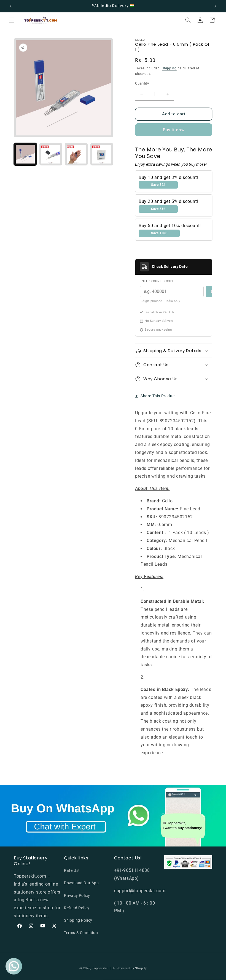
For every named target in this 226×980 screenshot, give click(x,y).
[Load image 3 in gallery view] (76, 154)
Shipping (169, 68)
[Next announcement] (215, 6)
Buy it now (174, 129)
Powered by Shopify (132, 968)
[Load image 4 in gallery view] (101, 154)
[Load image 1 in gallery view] (25, 154)
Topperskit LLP (103, 968)
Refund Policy (77, 908)
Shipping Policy (78, 920)
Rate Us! (72, 870)
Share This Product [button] (158, 396)
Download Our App (81, 883)
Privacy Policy (77, 895)
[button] (12, 20)
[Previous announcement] (11, 6)
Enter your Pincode (157, 281)
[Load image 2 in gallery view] (50, 154)
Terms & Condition (81, 932)
